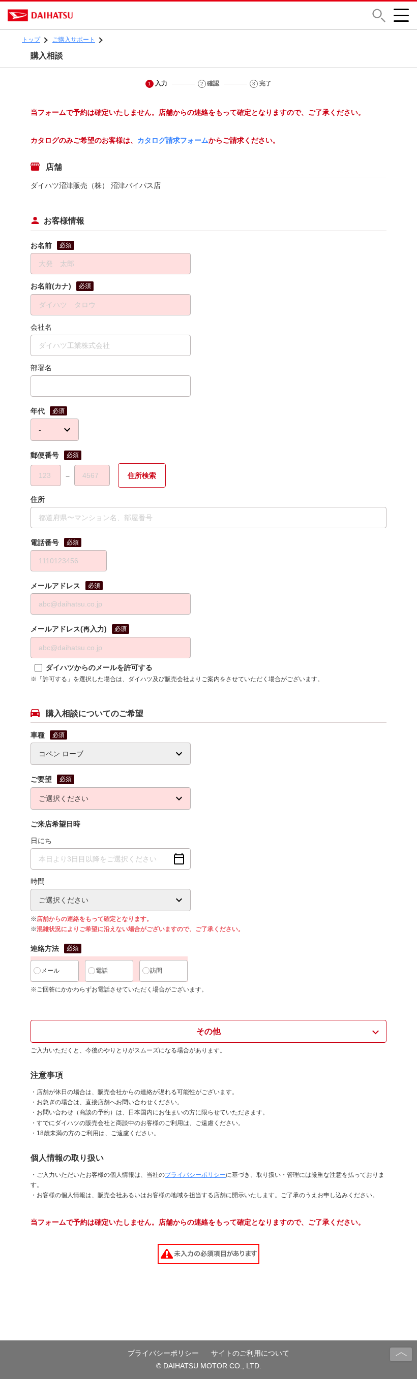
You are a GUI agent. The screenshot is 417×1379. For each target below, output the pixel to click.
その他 (208, 1031)
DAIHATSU (84, 15)
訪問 (156, 970)
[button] (378, 15)
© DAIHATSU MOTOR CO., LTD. (208, 1366)
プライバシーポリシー (195, 1174)
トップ (31, 39)
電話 (102, 970)
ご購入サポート (73, 39)
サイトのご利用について (250, 1353)
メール (50, 970)
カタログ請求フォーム (172, 140)
